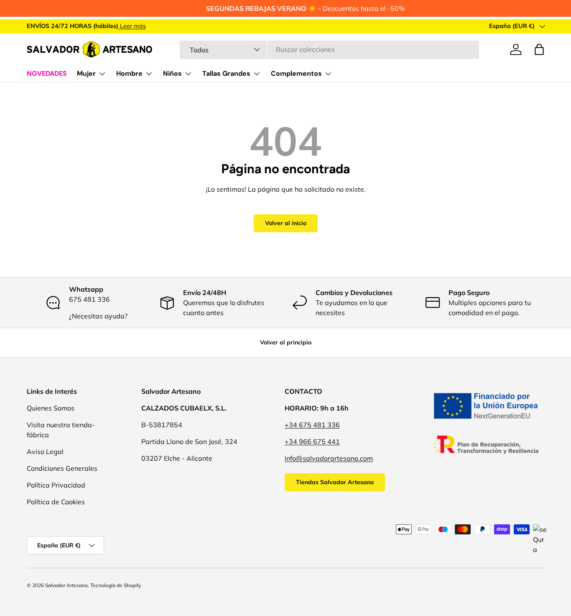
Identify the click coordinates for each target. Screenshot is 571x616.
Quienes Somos (50, 408)
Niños (172, 73)
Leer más (132, 26)
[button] (539, 49)
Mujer (86, 73)
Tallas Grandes (226, 73)
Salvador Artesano (66, 585)
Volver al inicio (285, 223)
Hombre (129, 73)
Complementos (296, 73)
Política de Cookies (56, 502)
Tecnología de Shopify (115, 585)
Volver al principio (285, 342)
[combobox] (329, 49)
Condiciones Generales (62, 468)
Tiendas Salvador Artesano (335, 482)
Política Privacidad (56, 485)
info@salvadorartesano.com (329, 458)
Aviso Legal (45, 451)
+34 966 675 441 (312, 441)
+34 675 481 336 (312, 425)
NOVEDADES (47, 73)
